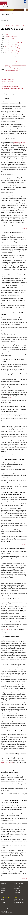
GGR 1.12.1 (6, 629)
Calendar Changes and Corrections (8, 908)
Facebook (3, 899)
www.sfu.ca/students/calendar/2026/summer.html (13, 25)
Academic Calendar (19, 886)
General (6, 34)
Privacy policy (4, 911)
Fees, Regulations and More (15, 13)
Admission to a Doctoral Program (13, 51)
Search (25, 1)
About (2, 892)
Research (3, 888)
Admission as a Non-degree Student (13, 59)
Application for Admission (11, 36)
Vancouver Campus (19, 902)
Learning (3, 886)
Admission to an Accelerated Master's (14, 49)
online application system (19, 142)
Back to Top (24, 228)
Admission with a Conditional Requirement (15, 57)
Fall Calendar (5, 7)
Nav (25, 9)
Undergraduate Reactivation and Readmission (13, 84)
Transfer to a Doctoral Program (12, 53)
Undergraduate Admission (8, 79)
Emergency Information (17, 893)
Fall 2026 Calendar (4, 13)
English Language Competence (12, 38)
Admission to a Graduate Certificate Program (15, 40)
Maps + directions (18, 883)
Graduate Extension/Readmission (10, 86)
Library (16, 885)
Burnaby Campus (18, 899)
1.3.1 (16, 684)
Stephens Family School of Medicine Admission (13, 88)
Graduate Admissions (7, 81)
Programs (3, 885)
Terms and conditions (5, 910)
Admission (24, 13)
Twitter (2, 901)
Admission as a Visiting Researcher (13, 63)
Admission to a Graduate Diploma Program (15, 42)
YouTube (3, 902)
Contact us (16, 897)
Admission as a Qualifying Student (13, 55)
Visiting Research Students (7, 762)
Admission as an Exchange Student (13, 61)
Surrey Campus (18, 901)
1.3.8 (10, 351)
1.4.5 (15, 865)
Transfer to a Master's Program (12, 47)
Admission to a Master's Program (13, 44)
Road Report (17, 888)
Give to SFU (17, 890)
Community (3, 890)
